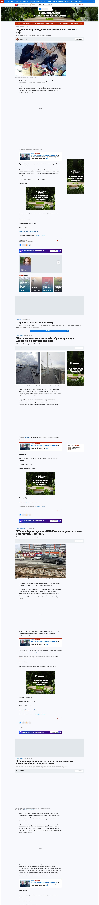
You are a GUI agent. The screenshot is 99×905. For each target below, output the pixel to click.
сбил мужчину (33, 652)
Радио (75, 4)
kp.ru (60, 240)
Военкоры (34, 23)
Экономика (39, 1)
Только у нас (28, 23)
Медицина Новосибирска (50, 23)
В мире (44, 1)
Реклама (81, 4)
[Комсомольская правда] (21, 4)
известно (27, 437)
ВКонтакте (22, 231)
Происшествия (22, 528)
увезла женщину (23, 658)
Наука (68, 1)
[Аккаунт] (97, 1)
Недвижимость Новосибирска (62, 23)
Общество (32, 1)
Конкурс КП (76, 23)
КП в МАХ (71, 23)
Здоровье (54, 1)
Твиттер (36, 231)
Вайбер (43, 235)
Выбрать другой (45, 8)
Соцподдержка (62, 1)
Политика (25, 1)
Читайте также (19, 319)
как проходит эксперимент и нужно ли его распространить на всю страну (45, 157)
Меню (2, 1)
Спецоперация (18, 1)
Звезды (49, 1)
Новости (23, 23)
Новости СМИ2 (22, 757)
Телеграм (37, 235)
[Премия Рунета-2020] (32, 4)
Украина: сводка (40, 23)
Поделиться (79, 39)
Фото (8, 1)
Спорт (80, 1)
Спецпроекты (74, 1)
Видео (12, 1)
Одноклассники (29, 231)
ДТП (22, 727)
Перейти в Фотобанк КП (29, 833)
